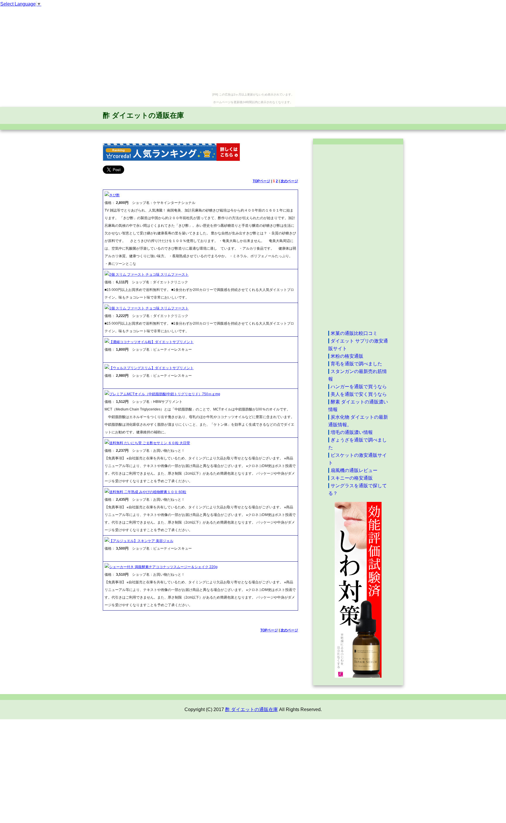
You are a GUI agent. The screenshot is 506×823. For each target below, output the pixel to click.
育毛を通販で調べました (356, 363)
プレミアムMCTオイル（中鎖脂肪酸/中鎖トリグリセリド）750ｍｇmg (164, 394)
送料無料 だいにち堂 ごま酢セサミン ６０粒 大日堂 (149, 443)
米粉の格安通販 (347, 356)
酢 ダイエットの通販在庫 (143, 115)
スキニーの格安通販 (352, 478)
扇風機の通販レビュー (354, 470)
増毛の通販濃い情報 (352, 432)
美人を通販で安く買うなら (359, 394)
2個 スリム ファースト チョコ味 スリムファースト (149, 274)
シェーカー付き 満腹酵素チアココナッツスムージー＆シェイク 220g (163, 567)
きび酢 (114, 195)
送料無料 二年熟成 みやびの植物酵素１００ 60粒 (147, 492)
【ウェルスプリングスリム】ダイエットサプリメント (151, 368)
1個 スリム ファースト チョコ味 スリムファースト (149, 308)
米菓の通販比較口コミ (354, 333)
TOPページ (261, 181)
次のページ (289, 181)
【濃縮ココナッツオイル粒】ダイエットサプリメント (151, 342)
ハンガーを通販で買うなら (359, 386)
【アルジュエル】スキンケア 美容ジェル (141, 541)
